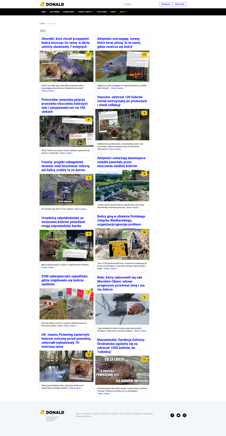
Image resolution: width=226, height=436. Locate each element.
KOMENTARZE (68, 12)
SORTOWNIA (54, 12)
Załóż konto (179, 4)
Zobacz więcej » (48, 91)
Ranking (105, 414)
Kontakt (129, 414)
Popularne (97, 414)
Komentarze (86, 414)
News (78, 414)
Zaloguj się (165, 4)
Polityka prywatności (83, 416)
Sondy (122, 414)
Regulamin (149, 414)
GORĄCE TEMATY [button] (85, 12)
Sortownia (114, 414)
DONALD (42, 23)
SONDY (113, 12)
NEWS (43, 12)
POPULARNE (102, 12)
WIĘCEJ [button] (122, 12)
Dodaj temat (138, 414)
